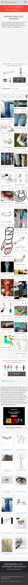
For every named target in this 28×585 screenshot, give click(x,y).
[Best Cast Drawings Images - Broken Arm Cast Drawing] (20, 140)
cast (20, 96)
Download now (15, 9)
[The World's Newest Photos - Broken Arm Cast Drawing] (20, 327)
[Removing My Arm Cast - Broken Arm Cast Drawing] (20, 311)
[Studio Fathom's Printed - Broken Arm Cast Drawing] (7, 324)
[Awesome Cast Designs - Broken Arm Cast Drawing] (20, 103)
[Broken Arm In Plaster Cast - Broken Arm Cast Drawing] (20, 196)
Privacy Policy (5, 581)
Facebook (17, 569)
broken (5, 96)
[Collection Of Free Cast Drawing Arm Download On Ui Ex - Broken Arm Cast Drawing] (7, 241)
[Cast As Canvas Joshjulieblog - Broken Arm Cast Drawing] (20, 218)
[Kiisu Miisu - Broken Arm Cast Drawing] (20, 290)
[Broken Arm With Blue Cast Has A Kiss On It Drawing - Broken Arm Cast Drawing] (7, 340)
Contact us (18, 581)
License (12, 581)
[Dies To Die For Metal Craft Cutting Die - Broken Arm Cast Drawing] (7, 142)
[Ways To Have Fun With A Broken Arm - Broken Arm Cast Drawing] (7, 127)
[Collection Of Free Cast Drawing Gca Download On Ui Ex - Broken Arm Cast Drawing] (20, 257)
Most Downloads (6, 88)
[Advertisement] (14, 44)
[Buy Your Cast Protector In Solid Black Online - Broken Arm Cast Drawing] (7, 213)
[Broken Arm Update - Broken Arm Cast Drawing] (20, 178)
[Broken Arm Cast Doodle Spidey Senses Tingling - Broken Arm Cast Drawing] (7, 196)
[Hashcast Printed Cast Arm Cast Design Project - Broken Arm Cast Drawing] (20, 272)
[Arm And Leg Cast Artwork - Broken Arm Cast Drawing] (7, 158)
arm (13, 96)
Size (13, 88)
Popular (17, 88)
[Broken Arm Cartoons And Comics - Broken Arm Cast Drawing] (7, 178)
